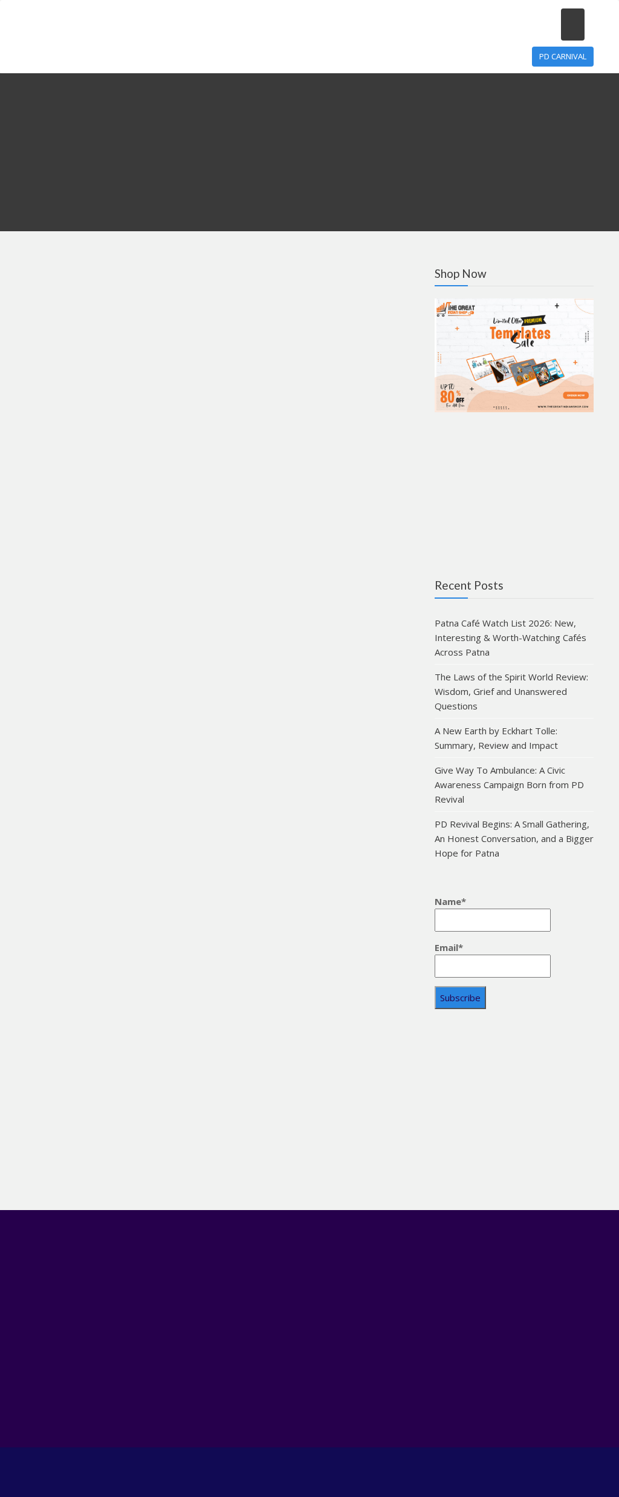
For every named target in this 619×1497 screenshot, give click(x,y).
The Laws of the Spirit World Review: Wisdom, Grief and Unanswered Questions (511, 691)
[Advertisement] (514, 1113)
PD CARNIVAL (562, 56)
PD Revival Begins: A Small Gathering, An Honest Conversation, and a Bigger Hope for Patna (514, 838)
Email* (449, 947)
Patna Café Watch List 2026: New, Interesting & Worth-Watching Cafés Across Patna (510, 637)
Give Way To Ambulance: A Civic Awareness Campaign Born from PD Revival (509, 784)
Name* (450, 901)
